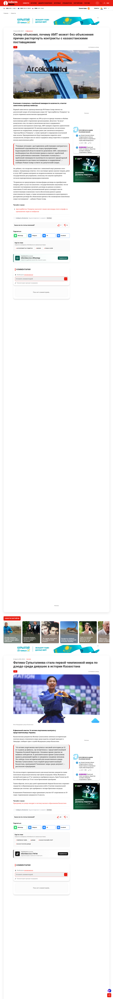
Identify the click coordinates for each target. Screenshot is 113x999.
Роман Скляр (49, 248)
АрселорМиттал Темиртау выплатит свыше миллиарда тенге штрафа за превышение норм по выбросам (42, 210)
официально (29, 31)
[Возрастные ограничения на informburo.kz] (97, 3)
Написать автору (94, 47)
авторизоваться (28, 274)
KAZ (108, 3)
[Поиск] (100, 3)
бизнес (39, 248)
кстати (29, 659)
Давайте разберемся (45, 3)
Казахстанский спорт (46, 840)
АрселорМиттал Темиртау (25, 248)
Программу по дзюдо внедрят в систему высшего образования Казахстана (39, 803)
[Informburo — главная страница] (11, 3)
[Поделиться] (109, 995)
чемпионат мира (22, 840)
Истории (34, 3)
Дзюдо (33, 840)
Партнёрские (78, 3)
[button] (101, 8)
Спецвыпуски (67, 3)
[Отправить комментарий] (65, 278)
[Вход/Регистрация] (104, 3)
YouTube (87, 3)
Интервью (57, 3)
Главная (6, 13)
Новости (26, 3)
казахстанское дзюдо (24, 844)
